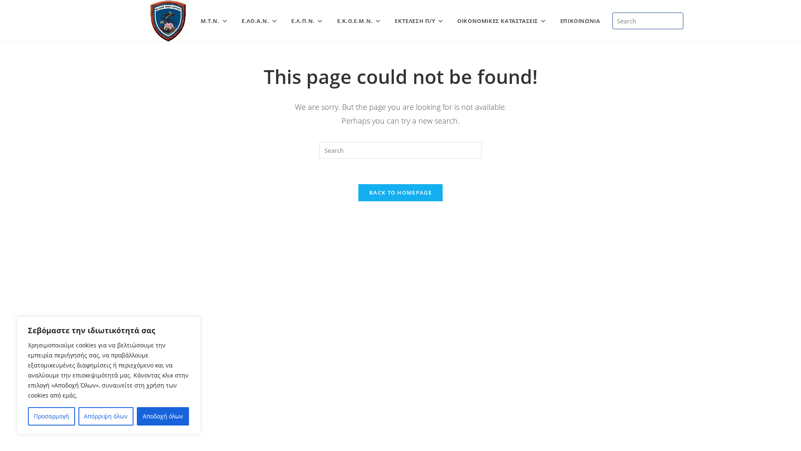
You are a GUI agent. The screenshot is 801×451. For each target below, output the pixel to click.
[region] (108, 375)
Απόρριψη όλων (106, 416)
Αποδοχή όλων (163, 416)
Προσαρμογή (51, 416)
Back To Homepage (400, 192)
